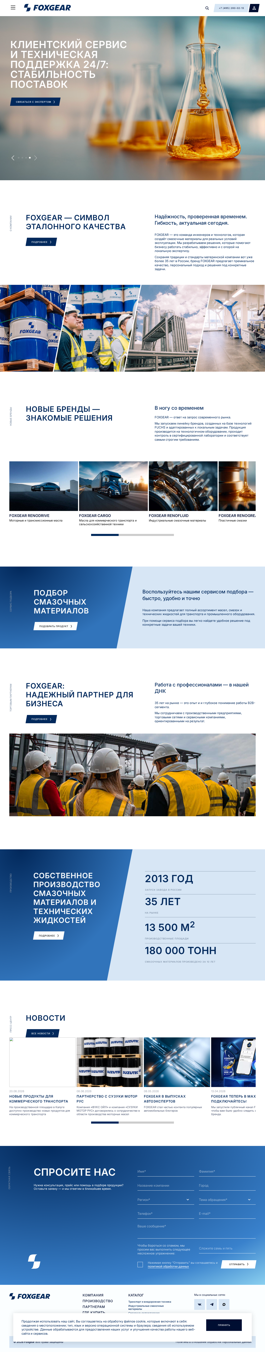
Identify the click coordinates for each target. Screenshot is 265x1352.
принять (224, 1325)
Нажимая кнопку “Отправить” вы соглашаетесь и (183, 1264)
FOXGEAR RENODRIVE (29, 515)
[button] (18, 158)
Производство (98, 1301)
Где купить (94, 1312)
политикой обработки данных (168, 1266)
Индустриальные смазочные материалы (146, 1307)
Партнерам (94, 1307)
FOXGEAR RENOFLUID (169, 515)
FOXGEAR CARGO (95, 515)
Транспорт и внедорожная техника (149, 1301)
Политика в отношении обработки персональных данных (214, 1342)
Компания (93, 1295)
